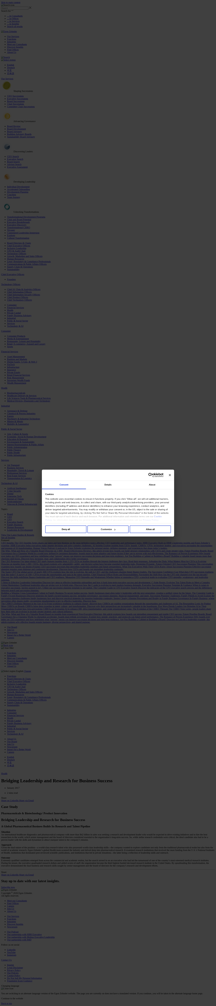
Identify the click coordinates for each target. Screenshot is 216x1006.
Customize (106, 529)
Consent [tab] (64, 484)
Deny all (66, 529)
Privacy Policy (150, 520)
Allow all (150, 529)
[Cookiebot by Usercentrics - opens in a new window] (150, 475)
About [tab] (152, 484)
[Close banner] (170, 475)
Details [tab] (108, 484)
